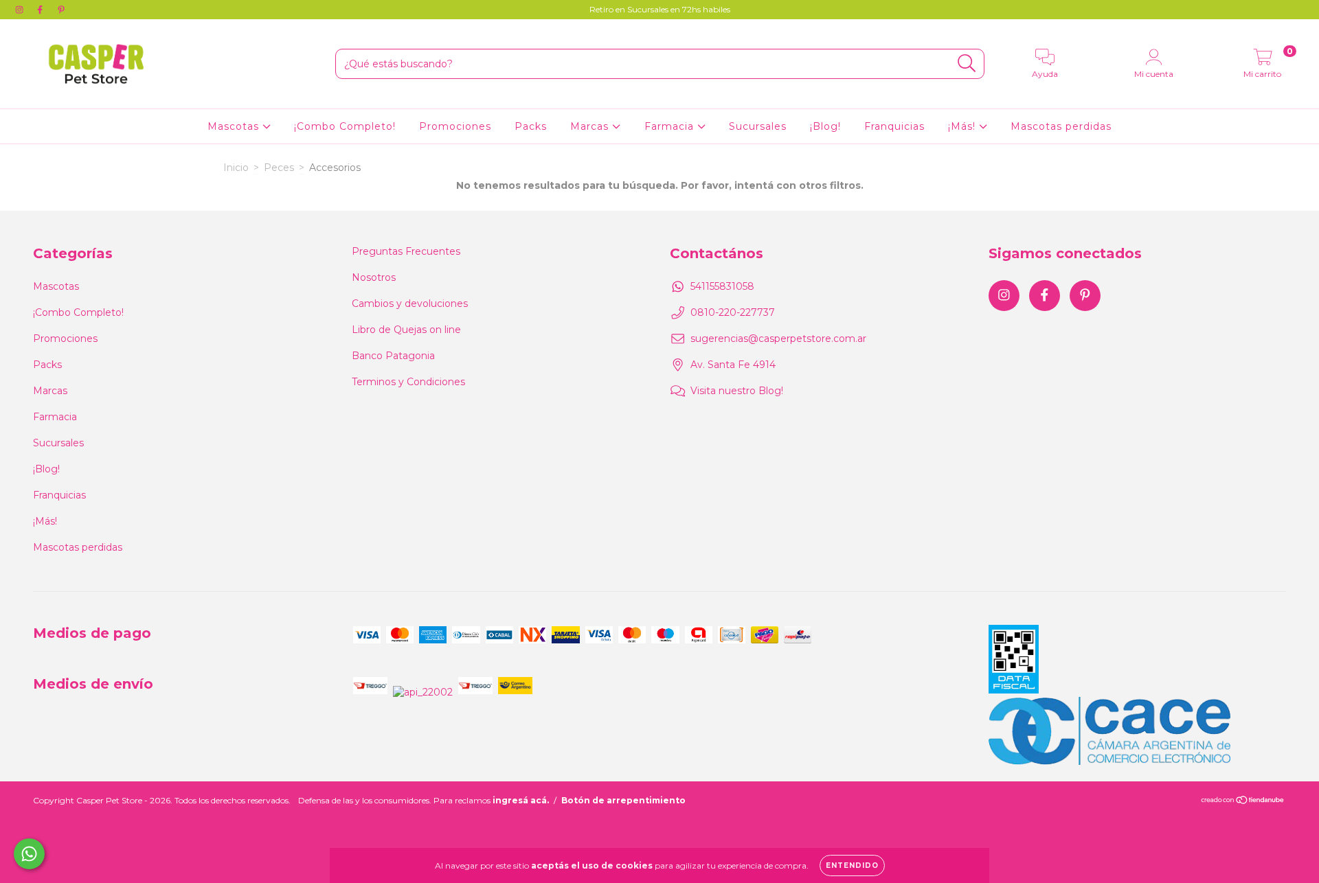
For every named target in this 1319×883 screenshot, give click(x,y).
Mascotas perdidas (1061, 126)
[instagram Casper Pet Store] (20, 9)
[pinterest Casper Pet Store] (61, 9)
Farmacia (670, 126)
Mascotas (234, 126)
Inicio (236, 167)
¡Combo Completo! (345, 126)
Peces (279, 167)
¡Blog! (825, 126)
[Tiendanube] (1243, 801)
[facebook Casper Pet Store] (41, 9)
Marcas (591, 126)
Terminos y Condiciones (408, 382)
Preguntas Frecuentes (406, 251)
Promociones (455, 126)
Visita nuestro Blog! (736, 391)
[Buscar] (967, 63)
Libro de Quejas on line (406, 329)
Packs (531, 126)
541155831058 (722, 286)
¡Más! (963, 126)
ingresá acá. (521, 800)
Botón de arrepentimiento (623, 800)
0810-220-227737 (732, 312)
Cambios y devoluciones (410, 303)
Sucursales (758, 126)
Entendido (852, 865)
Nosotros (374, 277)
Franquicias (894, 126)
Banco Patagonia (393, 355)
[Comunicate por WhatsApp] (29, 853)
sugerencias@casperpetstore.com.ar (778, 338)
